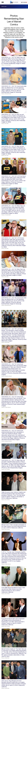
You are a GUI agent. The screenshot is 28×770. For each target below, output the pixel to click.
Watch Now (23, 2)
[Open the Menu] (2, 2)
